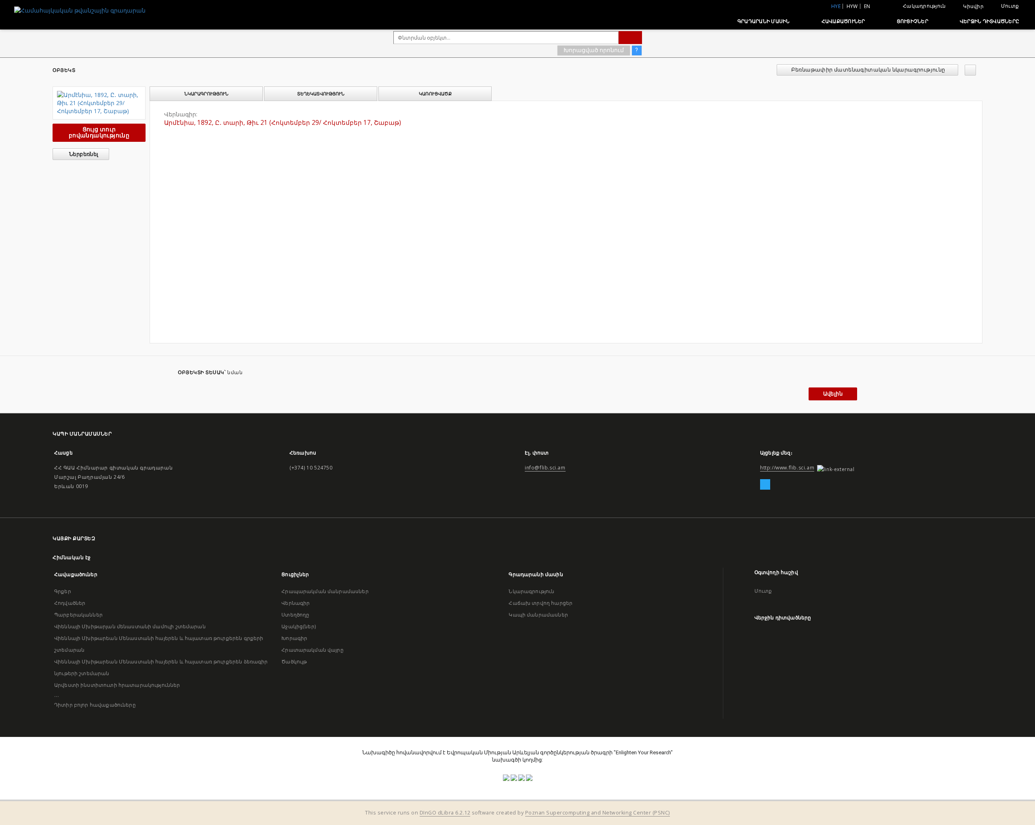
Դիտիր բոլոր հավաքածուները (95, 704)
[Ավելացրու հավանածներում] (970, 70)
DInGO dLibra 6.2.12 (445, 812)
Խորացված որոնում (594, 50)
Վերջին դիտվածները (989, 21)
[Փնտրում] (630, 37)
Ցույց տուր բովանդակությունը (99, 132)
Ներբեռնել (83, 154)
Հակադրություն (924, 5)
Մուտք (1010, 5)
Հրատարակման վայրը (312, 649)
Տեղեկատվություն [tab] (320, 94)
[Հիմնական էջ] (712, 21)
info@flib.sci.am (545, 467)
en (867, 6)
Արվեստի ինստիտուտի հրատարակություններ (117, 685)
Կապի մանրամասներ (538, 614)
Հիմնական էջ (72, 557)
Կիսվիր (973, 6)
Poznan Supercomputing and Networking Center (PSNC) (597, 812)
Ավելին (833, 394)
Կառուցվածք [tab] (435, 94)
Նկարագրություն (531, 591)
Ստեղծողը (295, 614)
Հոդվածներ (69, 603)
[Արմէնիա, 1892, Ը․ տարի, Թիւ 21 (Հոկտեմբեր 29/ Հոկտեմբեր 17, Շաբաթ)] (99, 103)
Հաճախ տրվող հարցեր (540, 603)
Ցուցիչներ (912, 21)
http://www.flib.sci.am (787, 467)
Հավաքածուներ (843, 21)
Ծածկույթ (294, 661)
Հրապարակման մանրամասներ (324, 591)
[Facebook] (765, 484)
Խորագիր (294, 638)
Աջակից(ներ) (298, 626)
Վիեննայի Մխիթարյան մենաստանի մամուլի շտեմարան (130, 626)
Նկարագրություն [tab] (206, 94)
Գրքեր (62, 591)
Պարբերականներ (78, 614)
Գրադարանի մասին (763, 21)
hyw (852, 6)
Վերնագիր (295, 603)
